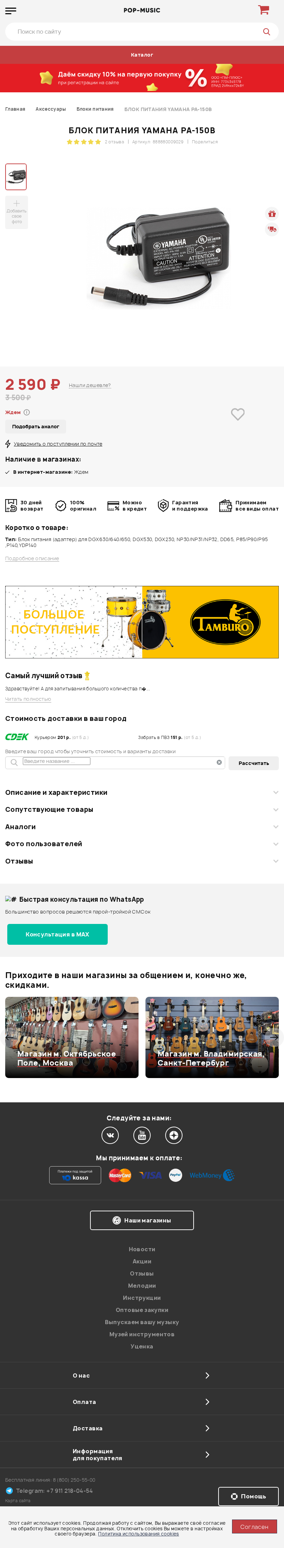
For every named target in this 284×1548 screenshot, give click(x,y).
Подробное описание (32, 558)
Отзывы (19, 861)
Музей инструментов (142, 1334)
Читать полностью (28, 699)
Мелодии (142, 1285)
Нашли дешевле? (90, 385)
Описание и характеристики (56, 792)
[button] (10, 1037)
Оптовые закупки (142, 1310)
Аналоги (20, 826)
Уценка (142, 1346)
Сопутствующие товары (49, 809)
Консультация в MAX (57, 934)
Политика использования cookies (138, 1534)
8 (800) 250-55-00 (74, 1480)
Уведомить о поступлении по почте (58, 443)
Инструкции (142, 1298)
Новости (142, 1249)
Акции (142, 1261)
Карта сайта (18, 1500)
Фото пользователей (43, 843)
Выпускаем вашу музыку (142, 1322)
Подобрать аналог (35, 426)
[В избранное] (238, 424)
